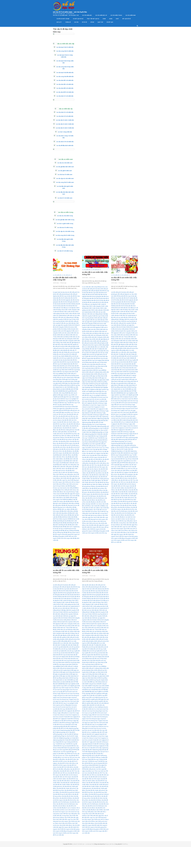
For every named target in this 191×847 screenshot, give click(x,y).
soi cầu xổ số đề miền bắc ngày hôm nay (66, 493)
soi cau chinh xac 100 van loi (92, 451)
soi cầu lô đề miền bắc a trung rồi (96, 513)
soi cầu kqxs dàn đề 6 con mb (92, 504)
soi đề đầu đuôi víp (71, 515)
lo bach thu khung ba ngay (128, 406)
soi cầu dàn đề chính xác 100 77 (125, 480)
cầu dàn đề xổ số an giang (92, 296)
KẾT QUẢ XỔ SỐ (126, 18)
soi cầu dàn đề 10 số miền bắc (63, 767)
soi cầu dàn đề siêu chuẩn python (63, 430)
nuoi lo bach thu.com (128, 428)
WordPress (125, 844)
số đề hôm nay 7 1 (63, 402)
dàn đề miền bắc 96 (59, 352)
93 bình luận (121, 283)
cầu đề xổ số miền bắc (100, 302)
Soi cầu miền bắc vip (101, 15)
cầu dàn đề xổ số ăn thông (63, 302)
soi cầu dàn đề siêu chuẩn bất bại (126, 492)
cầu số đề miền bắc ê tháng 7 (125, 342)
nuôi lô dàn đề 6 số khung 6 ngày (93, 414)
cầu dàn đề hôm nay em (61, 296)
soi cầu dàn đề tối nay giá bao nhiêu (126, 501)
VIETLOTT (59, 22)
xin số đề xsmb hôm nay (62, 538)
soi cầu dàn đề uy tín (62, 441)
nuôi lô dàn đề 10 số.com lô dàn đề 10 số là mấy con (66, 724)
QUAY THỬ (100, 22)
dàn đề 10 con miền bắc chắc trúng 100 (66, 643)
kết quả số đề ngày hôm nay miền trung (66, 397)
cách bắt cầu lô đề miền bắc (92, 589)
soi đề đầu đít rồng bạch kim (68, 505)
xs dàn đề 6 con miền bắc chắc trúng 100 (95, 273)
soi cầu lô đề (98, 809)
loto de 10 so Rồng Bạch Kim (66, 705)
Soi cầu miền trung (116, 15)
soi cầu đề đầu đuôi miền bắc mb (67, 462)
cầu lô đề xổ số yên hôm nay (120, 331)
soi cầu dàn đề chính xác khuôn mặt (65, 422)
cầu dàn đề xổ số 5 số (60, 298)
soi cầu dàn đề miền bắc (71, 424)
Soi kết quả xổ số (78, 18)
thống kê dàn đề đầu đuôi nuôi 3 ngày (65, 526)
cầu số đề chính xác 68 (60, 335)
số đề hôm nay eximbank (94, 440)
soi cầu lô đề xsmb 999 (119, 530)
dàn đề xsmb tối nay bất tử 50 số (63, 354)
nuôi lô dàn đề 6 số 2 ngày (94, 409)
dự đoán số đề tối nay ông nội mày (93, 383)
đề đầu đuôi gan (65, 391)
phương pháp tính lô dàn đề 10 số (63, 740)
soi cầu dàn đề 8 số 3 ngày (119, 472)
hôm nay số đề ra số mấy (123, 395)
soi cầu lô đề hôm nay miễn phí (63, 474)
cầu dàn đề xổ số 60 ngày (61, 300)
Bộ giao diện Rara (109, 844)
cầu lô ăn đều (62, 307)
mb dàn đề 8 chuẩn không (122, 420)
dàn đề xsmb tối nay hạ (91, 354)
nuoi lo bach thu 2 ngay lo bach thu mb (124, 426)
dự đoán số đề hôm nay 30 (91, 366)
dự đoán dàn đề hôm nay (128, 362)
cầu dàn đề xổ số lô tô (95, 300)
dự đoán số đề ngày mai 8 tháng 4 (66, 379)
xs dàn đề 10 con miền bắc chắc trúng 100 (66, 571)
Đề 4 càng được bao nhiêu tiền (98, 685)
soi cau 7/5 (72, 412)
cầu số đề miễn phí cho (128, 346)
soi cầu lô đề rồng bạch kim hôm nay (93, 519)
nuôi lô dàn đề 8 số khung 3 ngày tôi (124, 433)
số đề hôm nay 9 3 (73, 402)
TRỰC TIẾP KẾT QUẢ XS (93, 18)
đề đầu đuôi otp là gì (125, 393)
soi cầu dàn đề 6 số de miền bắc (97, 455)
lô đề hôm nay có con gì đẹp (67, 399)
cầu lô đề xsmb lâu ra (62, 333)
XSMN (110, 18)
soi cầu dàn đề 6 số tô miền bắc (96, 463)
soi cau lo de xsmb (68, 809)
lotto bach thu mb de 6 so (93, 399)
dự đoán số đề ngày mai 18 (91, 376)
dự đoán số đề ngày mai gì (93, 380)
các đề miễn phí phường (61, 294)
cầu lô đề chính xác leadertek (125, 315)
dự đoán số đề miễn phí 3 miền (126, 375)
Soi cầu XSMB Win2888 (64, 499)
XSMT (117, 18)
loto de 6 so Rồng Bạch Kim (92, 397)
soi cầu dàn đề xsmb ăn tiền (65, 449)
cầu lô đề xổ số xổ (60, 329)
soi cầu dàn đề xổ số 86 (92, 492)
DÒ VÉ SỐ (84, 22)
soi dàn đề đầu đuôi (67, 501)
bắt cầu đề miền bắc (88, 585)
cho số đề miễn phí (72, 348)
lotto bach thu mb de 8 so (120, 418)
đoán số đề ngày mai (60, 395)
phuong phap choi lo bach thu (92, 424)
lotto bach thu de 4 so (97, 728)
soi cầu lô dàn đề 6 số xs (98, 509)
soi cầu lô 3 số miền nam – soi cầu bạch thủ (70, 12)
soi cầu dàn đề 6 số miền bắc (92, 459)
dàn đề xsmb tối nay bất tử (93, 351)
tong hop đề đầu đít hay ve (65, 532)
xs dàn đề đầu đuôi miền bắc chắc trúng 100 (65, 278)
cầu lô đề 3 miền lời (66, 311)
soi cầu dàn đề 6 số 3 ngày (91, 453)
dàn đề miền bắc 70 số (93, 349)
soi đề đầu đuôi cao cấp (62, 509)
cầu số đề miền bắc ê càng (64, 340)
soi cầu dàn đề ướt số (124, 505)
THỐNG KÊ (68, 22)
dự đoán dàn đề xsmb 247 (62, 366)
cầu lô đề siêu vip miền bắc (65, 323)
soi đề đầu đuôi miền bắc (65, 511)
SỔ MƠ (92, 22)
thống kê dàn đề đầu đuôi (62, 523)
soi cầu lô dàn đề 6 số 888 (96, 506)
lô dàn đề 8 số (132, 412)
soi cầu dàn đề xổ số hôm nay (62, 443)
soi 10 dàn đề (58, 753)
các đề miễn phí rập (92, 290)
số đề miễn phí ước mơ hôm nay (94, 445)
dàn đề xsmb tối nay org (61, 358)
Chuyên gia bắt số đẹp (62, 18)
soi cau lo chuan (69, 808)
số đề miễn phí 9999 (60, 410)
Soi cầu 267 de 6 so (95, 447)
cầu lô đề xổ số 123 (71, 325)
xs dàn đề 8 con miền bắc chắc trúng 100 (124, 278)
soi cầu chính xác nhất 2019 (120, 470)
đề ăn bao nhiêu (89, 689)
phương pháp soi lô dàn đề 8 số (123, 451)
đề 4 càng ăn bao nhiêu (93, 684)
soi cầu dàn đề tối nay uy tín (62, 439)
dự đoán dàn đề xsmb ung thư (66, 367)
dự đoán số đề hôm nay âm (70, 369)
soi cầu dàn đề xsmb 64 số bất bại (93, 498)
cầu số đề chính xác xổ (123, 340)
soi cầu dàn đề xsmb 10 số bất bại (67, 445)
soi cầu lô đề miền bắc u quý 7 (62, 819)
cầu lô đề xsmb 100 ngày (62, 331)
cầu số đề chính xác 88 (60, 336)
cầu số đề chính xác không (63, 338)
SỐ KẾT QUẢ (110, 22)
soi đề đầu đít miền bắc (66, 503)
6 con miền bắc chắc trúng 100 (90, 287)
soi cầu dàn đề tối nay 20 (68, 433)
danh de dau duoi (60, 360)
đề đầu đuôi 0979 (72, 389)
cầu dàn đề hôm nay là (90, 292)
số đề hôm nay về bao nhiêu (67, 406)
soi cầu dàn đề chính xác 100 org (94, 467)
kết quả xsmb (92, 701)
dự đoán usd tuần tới (61, 389)
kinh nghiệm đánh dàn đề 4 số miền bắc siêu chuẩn (95, 705)
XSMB (104, 18)
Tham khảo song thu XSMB (63, 519)
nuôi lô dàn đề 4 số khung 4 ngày (93, 746)
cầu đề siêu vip (89, 302)
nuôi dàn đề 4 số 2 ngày (90, 734)
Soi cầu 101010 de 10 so (68, 753)
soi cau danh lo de (118, 519)
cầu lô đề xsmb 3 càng (122, 333)
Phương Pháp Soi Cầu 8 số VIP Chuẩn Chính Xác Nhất (124, 449)
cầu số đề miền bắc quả (68, 344)
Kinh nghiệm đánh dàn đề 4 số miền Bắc (94, 703)
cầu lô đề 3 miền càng (68, 309)
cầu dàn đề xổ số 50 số (89, 294)
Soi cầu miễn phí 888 (71, 488)
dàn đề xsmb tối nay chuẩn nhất (123, 358)
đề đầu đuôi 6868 (101, 387)
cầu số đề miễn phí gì (68, 346)
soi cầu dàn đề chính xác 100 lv (65, 416)
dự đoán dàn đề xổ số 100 (129, 366)
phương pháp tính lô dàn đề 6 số (95, 434)
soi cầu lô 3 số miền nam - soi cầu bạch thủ (83, 844)
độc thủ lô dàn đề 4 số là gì (91, 695)
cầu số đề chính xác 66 (120, 335)
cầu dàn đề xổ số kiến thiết (66, 304)
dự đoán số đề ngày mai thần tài (65, 383)
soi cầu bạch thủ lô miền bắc (64, 47)
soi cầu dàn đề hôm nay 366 (92, 473)
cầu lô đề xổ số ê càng (130, 327)
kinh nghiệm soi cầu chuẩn (92, 707)
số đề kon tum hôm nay (90, 444)
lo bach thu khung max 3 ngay (63, 699)
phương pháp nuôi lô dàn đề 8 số (121, 445)
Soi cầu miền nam (130, 15)
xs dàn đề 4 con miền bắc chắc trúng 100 (95, 571)
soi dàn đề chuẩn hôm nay (97, 825)
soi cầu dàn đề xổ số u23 (95, 494)
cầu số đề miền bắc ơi (129, 344)
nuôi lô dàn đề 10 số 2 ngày (68, 716)
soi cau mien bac (60, 488)
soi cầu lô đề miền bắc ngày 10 (67, 478)
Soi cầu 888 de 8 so (124, 466)
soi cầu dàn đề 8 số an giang (123, 474)
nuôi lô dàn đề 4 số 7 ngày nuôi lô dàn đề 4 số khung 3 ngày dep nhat (95, 742)
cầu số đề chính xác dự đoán (120, 338)
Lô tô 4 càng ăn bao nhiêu (94, 726)
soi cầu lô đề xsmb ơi (70, 484)
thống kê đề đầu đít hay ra (63, 530)
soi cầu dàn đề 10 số (69, 759)
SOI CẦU (76, 22)
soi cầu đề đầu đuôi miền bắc (69, 453)
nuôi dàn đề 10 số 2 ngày (63, 711)
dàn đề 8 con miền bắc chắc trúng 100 (124, 352)
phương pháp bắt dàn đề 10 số (63, 726)
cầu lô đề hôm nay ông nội (125, 321)
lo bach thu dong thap (120, 400)
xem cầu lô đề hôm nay (91, 529)
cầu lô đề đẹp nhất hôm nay (124, 319)
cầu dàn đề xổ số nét (64, 305)
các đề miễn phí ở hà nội (92, 288)
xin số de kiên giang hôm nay (68, 534)
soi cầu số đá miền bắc (118, 532)
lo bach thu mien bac (94, 393)
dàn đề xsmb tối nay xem (93, 356)
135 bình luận (92, 575)
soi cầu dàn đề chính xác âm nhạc (124, 484)
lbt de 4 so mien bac (96, 709)
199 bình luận (63, 283)
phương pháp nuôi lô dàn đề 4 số (92, 755)
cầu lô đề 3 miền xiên (69, 313)
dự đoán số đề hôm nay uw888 (96, 370)
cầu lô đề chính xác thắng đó (63, 317)
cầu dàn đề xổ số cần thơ (94, 298)
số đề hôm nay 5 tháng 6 (97, 436)
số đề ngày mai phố (63, 412)
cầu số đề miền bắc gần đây (68, 342)
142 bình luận (63, 575)
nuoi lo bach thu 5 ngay (90, 407)
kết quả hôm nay (88, 699)
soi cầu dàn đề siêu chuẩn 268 (95, 475)
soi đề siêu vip (99, 527)
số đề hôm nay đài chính (125, 457)
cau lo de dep (69, 307)
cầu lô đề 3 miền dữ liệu (121, 311)
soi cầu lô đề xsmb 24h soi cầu (69, 482)
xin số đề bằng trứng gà (97, 531)
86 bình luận (92, 277)
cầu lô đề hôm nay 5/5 (67, 319)
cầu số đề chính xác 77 (119, 336)
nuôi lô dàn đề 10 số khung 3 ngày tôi (66, 722)
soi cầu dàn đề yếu (65, 451)
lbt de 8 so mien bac (121, 399)
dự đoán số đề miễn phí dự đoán (65, 375)
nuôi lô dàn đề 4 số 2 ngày (97, 740)
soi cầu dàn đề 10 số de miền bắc (65, 763)
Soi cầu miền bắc (87, 15)
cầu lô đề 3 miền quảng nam (121, 313)
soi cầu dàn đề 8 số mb (119, 478)
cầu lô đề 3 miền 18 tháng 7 (121, 309)
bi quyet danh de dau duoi (60, 292)
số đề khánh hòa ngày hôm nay (69, 747)
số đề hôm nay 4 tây (65, 400)
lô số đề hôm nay (130, 414)
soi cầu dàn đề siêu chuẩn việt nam (123, 497)
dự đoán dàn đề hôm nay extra (63, 362)
